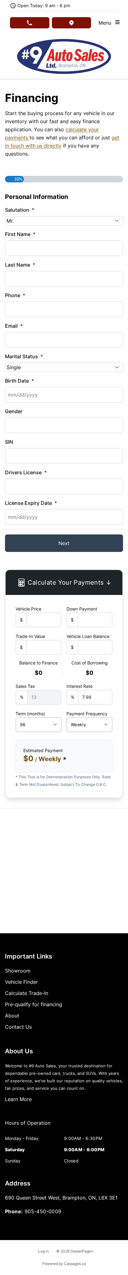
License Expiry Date (31, 503)
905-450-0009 (43, 1211)
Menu (106, 23)
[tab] (27, 1126)
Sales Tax (25, 686)
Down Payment (81, 608)
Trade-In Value (30, 636)
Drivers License (26, 472)
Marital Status (24, 356)
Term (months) (30, 713)
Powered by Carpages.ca (64, 1263)
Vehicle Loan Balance (87, 636)
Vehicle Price (28, 608)
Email (14, 326)
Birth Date (19, 381)
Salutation (19, 210)
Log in (43, 1251)
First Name (20, 234)
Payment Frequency (86, 713)
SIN (9, 442)
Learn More (18, 1099)
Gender (13, 411)
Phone (15, 295)
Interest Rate (79, 686)
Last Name (20, 265)
